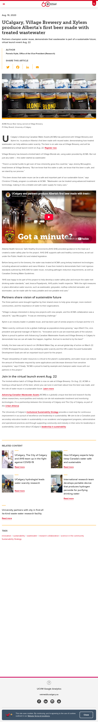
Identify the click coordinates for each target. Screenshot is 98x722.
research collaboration (49, 535)
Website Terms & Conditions (39, 716)
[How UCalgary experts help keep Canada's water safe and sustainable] (56, 459)
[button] (9, 66)
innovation (6, 535)
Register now (51, 147)
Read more (20, 467)
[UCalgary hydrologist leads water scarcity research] (7, 484)
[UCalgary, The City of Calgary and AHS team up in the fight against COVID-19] (7, 459)
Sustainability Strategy (12, 539)
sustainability (19, 535)
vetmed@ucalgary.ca (49, 694)
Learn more (48, 388)
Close (86, 714)
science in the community (72, 535)
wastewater (32, 535)
